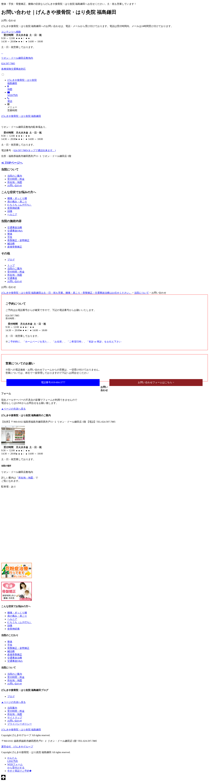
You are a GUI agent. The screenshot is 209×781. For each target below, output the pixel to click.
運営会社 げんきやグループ (17, 746)
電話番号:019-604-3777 (53, 382)
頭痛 (9, 211)
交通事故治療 (14, 227)
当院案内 (12, 708)
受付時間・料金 (15, 179)
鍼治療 (11, 243)
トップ (11, 265)
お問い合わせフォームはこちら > (156, 382)
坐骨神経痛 (13, 208)
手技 (9, 237)
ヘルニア (12, 214)
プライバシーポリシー (19, 724)
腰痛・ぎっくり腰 (17, 198)
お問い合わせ (14, 185)
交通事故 (12, 278)
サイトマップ (14, 717)
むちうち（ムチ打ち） (19, 204)
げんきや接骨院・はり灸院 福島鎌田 (21, 116)
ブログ (11, 259)
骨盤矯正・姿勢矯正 (18, 240)
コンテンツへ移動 (11, 31)
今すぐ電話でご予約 (18, 771)
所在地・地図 (14, 182)
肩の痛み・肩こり (17, 201)
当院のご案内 (14, 176)
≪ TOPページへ (12, 162)
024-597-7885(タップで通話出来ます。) (34, 150)
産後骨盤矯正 (14, 246)
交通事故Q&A (15, 230)
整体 (9, 234)
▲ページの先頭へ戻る (13, 408)
